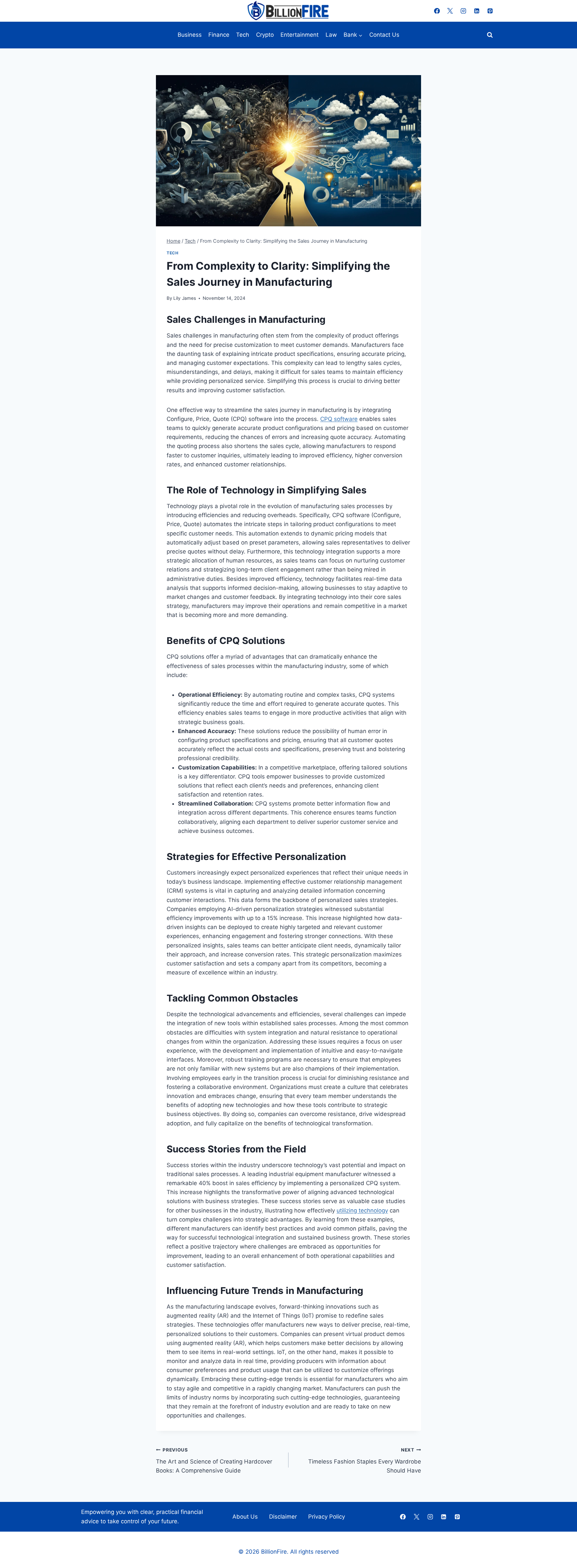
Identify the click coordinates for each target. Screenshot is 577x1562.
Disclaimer (283, 1516)
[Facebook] (437, 11)
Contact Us (384, 34)
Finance (218, 34)
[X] (450, 11)
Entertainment (299, 34)
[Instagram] (463, 11)
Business (190, 34)
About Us (245, 1516)
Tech (242, 34)
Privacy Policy (326, 1516)
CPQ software (339, 419)
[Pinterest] (490, 11)
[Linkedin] (477, 11)
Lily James (184, 298)
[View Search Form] (490, 35)
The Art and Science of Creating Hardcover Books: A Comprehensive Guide (214, 1460)
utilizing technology (362, 1210)
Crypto (265, 34)
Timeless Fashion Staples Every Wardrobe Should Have (364, 1460)
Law (331, 34)
